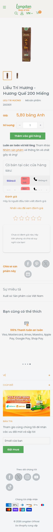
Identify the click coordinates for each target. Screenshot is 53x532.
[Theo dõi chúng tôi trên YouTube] (36, 477)
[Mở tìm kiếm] (16, 13)
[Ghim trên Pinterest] (36, 263)
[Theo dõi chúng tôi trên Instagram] (27, 477)
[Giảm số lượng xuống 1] (20, 125)
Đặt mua (13, 449)
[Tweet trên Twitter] (45, 264)
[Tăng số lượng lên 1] (40, 125)
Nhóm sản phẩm (13, 150)
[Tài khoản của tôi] (21, 13)
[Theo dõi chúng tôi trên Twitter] (18, 477)
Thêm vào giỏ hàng (27, 136)
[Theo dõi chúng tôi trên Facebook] (9, 477)
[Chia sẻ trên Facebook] (28, 263)
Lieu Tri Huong (12, 100)
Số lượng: (9, 125)
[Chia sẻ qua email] (28, 274)
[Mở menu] (4, 7)
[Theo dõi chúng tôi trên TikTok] (9, 487)
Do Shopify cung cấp (26, 525)
